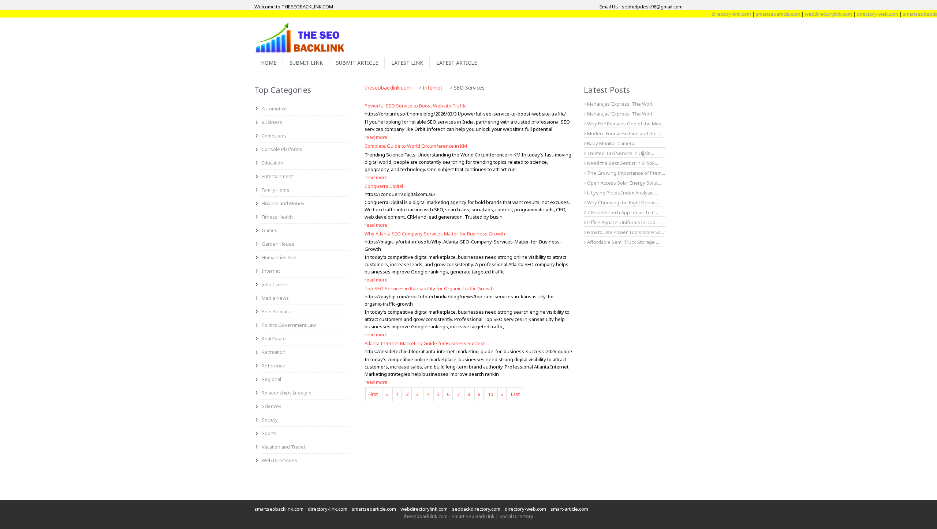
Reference (273, 365)
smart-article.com (569, 509)
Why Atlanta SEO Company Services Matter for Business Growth (435, 233)
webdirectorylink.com (816, 14)
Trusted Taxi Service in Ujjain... (620, 153)
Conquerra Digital (384, 186)
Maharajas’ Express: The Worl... (621, 104)
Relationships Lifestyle (286, 392)
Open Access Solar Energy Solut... (623, 183)
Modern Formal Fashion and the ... (623, 133)
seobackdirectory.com (476, 509)
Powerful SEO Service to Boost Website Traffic (415, 105)
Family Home (276, 189)
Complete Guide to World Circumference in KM (416, 146)
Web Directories (279, 460)
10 (490, 394)
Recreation (273, 352)
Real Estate (274, 338)
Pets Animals (276, 311)
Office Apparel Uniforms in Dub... (622, 222)
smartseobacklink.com (278, 509)
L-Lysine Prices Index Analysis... (621, 192)
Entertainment (277, 176)
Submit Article (357, 62)
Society (270, 419)
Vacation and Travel (283, 446)
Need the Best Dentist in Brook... (622, 163)
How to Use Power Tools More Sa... (625, 232)
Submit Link (306, 62)
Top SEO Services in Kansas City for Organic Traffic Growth (429, 288)
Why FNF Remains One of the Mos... (625, 123)
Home (268, 62)
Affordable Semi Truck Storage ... (622, 242)
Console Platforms (282, 149)
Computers (274, 135)
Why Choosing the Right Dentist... (623, 202)
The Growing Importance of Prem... (625, 173)
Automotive (274, 108)
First (373, 394)
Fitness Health (277, 217)
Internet (271, 271)
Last (515, 394)
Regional (271, 379)
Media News (275, 298)
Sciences (271, 406)
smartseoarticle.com (766, 14)
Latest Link (407, 62)
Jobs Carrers (275, 284)
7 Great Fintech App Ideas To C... (622, 212)
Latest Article (456, 62)
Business (272, 122)
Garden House (278, 244)
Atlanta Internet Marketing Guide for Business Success (425, 343)
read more (376, 137)
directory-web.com (865, 14)
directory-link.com (719, 14)
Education (272, 162)
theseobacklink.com (387, 87)
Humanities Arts (279, 257)
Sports (269, 433)
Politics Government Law (289, 325)
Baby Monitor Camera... (612, 143)
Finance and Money (283, 203)
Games (269, 230)
